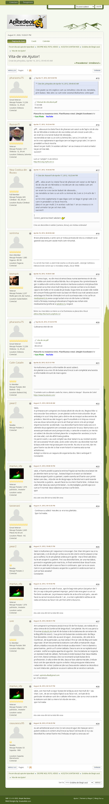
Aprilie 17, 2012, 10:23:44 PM (44, 124)
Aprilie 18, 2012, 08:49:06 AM (44, 233)
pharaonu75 (17, 77)
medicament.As (41, 298)
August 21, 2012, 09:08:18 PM (44, 466)
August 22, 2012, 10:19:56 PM (44, 584)
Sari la (61, 782)
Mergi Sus (12, 767)
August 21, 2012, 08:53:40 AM (44, 403)
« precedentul (80, 63)
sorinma (14, 233)
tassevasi (15, 505)
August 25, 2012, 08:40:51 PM (44, 621)
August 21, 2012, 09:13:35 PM (44, 506)
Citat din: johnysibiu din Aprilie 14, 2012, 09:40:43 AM (58, 83)
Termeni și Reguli (86, 798)
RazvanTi (15, 124)
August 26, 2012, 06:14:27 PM (44, 686)
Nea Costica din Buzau (18, 171)
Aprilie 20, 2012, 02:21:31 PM (44, 362)
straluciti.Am (47, 631)
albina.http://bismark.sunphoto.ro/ (47, 314)
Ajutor (76, 798)
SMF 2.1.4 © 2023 (11, 798)
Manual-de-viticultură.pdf (47, 102)
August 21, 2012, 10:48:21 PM (44, 546)
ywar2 (13, 403)
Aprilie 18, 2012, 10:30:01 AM (44, 274)
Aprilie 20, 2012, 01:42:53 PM (46, 322)
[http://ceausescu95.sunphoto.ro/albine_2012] (11, 753)
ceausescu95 (17, 723)
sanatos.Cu (61, 304)
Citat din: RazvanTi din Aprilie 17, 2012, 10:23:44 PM (58, 175)
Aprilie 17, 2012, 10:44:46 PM (44, 170)
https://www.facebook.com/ (44, 395)
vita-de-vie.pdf (42, 340)
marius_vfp (16, 466)
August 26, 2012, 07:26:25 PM (44, 723)
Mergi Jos (12, 70)
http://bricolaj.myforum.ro (44, 162)
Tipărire (97, 70)
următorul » (94, 63)
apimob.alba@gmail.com (49, 675)
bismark (14, 273)
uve (12, 620)
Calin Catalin (17, 362)
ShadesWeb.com (25, 801)
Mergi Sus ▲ (99, 798)
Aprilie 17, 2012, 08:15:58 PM (46, 78)
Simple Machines (24, 798)
